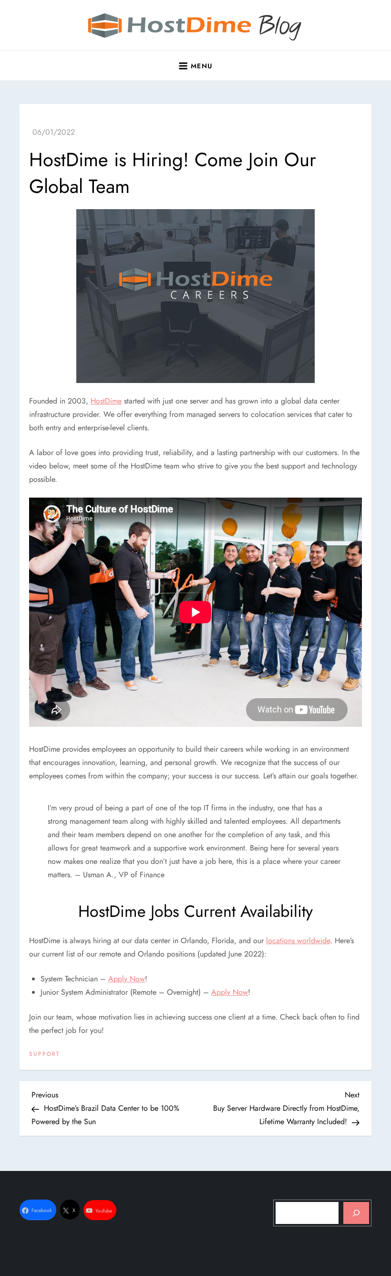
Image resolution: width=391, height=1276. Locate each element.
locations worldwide (298, 940)
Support (44, 1054)
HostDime (106, 400)
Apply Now (126, 978)
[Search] (356, 1213)
